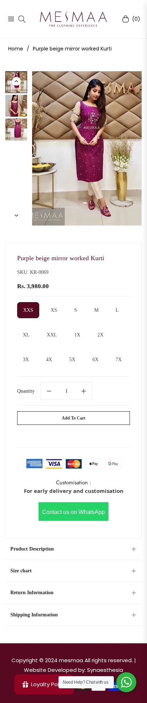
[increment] (83, 390)
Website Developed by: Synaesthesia (73, 670)
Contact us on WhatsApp (73, 512)
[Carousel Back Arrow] (16, 81)
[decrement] (48, 390)
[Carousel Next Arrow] (16, 215)
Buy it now (73, 434)
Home (15, 48)
